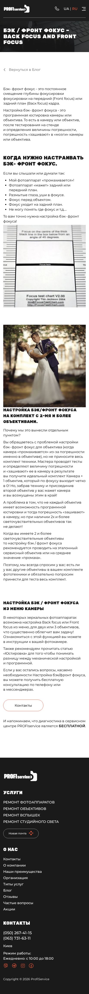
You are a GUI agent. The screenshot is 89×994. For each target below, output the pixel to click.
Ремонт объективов (24, 809)
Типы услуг (13, 884)
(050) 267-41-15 (17, 932)
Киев (7, 946)
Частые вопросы (18, 903)
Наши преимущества (22, 872)
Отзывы (10, 897)
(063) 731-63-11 (17, 938)
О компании (14, 865)
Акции (9, 909)
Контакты (23, 705)
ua (66, 9)
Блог (7, 890)
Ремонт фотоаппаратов (29, 802)
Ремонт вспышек (21, 815)
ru (75, 9)
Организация (15, 878)
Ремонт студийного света (31, 822)
